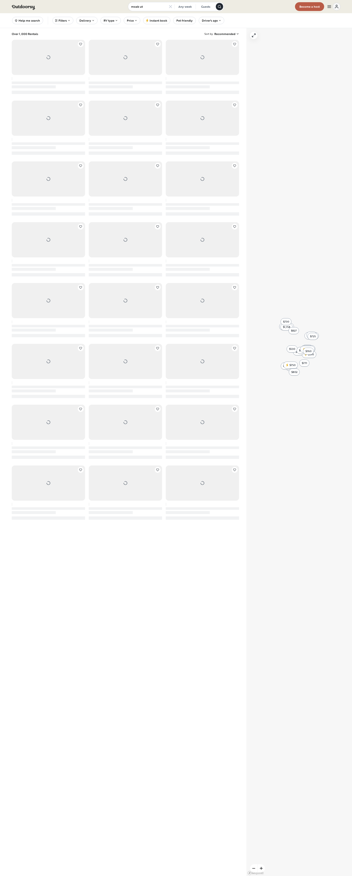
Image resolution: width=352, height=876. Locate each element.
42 (147, 569)
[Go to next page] (155, 568)
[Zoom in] (261, 868)
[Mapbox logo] (255, 873)
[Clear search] (170, 6)
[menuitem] (62, 20)
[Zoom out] (254, 868)
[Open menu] (333, 6)
